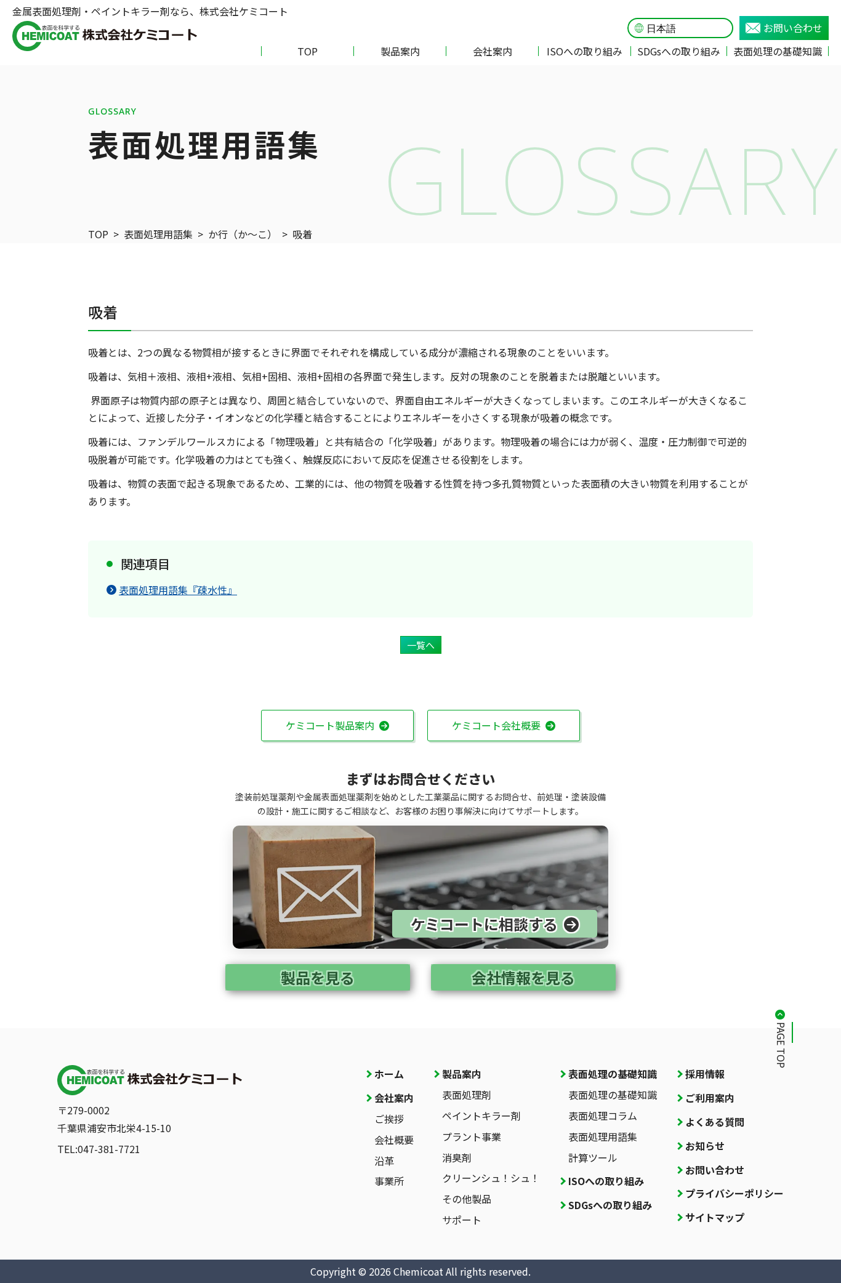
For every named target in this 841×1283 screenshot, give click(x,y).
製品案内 (400, 51)
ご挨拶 (389, 1118)
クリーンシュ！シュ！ (491, 1177)
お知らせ (705, 1145)
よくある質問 (714, 1121)
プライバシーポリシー (734, 1193)
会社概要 (394, 1139)
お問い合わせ (793, 27)
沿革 (384, 1160)
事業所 (389, 1180)
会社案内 (492, 51)
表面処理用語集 (158, 234)
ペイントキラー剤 (481, 1115)
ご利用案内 (709, 1097)
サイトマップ (714, 1217)
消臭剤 (457, 1157)
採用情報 (705, 1073)
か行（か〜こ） (242, 234)
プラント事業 (471, 1136)
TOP (307, 51)
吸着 (302, 234)
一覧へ (421, 644)
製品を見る (318, 977)
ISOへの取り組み (584, 51)
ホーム (389, 1073)
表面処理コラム (602, 1115)
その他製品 (466, 1198)
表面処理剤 (466, 1094)
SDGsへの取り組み (678, 51)
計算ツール (593, 1157)
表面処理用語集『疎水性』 (178, 589)
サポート (461, 1219)
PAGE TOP (781, 1045)
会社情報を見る (523, 977)
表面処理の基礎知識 (777, 51)
